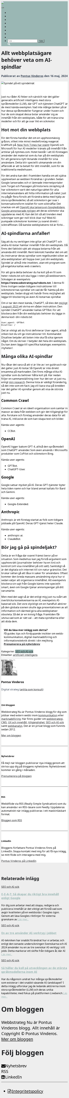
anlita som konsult (31, 689)
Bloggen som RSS (11, 820)
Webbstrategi (21, 12)
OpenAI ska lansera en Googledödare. (42, 207)
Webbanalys (20, 30)
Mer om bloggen (11, 735)
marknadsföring (11, 719)
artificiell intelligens (25, 655)
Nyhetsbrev (16, 1066)
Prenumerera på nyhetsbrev (22, 644)
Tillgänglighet (21, 23)
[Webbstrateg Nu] (12, 3)
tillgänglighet (36, 722)
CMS (10, 16)
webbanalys (15, 726)
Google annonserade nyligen (18, 211)
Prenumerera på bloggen (16, 776)
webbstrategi (55, 719)
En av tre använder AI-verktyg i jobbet (28, 933)
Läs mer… (23, 919)
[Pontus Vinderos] (9, 674)
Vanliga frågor (21, 37)
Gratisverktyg (16, 33)
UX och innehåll (17, 19)
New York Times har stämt (33, 145)
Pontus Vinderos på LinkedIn (18, 861)
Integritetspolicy (27, 1091)
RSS (4, 1071)
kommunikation (47, 715)
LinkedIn (13, 1077)
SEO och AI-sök (17, 26)
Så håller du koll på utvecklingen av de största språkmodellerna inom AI (34, 970)
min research (17, 382)
